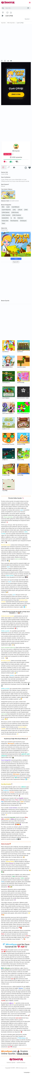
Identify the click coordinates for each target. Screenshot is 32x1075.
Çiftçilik (20, 210)
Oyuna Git (16, 262)
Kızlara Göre (5, 221)
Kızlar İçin (20, 218)
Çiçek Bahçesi (15, 207)
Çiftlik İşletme (5, 212)
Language (26, 1072)
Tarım (3, 223)
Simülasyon (23, 221)
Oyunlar (27, 19)
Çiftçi (14, 210)
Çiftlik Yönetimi (6, 215)
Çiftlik (25, 210)
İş (11, 218)
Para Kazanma (14, 221)
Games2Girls (5, 218)
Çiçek (8, 207)
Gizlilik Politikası (21, 1063)
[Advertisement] (16, 42)
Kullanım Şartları (11, 1063)
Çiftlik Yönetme (16, 215)
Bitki (3, 207)
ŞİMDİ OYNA (16, 94)
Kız (14, 218)
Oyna (16, 259)
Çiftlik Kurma (14, 212)
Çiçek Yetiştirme (6, 210)
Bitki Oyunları (16, 151)
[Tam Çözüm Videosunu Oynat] (8, 194)
